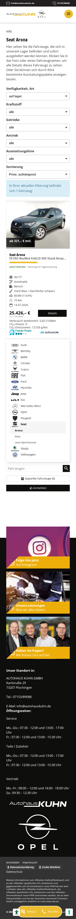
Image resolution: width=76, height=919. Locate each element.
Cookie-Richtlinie (51, 867)
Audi (23, 345)
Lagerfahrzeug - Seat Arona (38, 269)
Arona (19, 430)
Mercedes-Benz (30, 406)
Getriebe (12, 120)
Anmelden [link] (40, 488)
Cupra (24, 369)
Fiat (22, 375)
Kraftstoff (13, 104)
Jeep (23, 394)
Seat (23, 424)
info (9, 31)
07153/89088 (22, 697)
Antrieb (12, 135)
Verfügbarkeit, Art (20, 89)
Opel (23, 412)
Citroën (25, 363)
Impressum (29, 862)
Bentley (25, 351)
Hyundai (26, 387)
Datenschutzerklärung (22, 867)
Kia (22, 400)
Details (52, 313)
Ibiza (17, 436)
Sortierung (14, 167)
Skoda (24, 448)
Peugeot (25, 418)
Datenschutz (14, 872)
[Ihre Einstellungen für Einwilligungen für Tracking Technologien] (69, 912)
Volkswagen (28, 454)
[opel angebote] (42, 16)
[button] (28, 911)
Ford (23, 381)
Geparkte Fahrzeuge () (40, 478)
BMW (23, 357)
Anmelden (13, 862)
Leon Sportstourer (25, 442)
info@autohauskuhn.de (34, 706)
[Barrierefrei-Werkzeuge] (16, 912)
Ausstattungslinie (20, 151)
